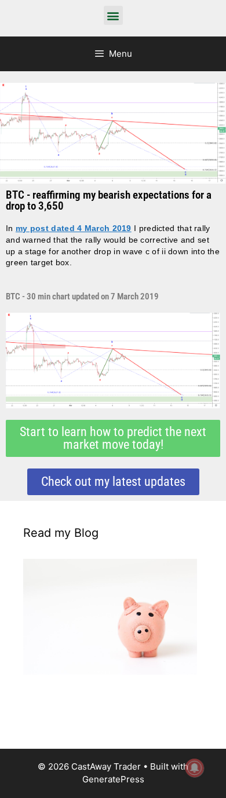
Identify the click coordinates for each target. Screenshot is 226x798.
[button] (113, 15)
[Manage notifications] (194, 768)
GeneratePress (113, 779)
